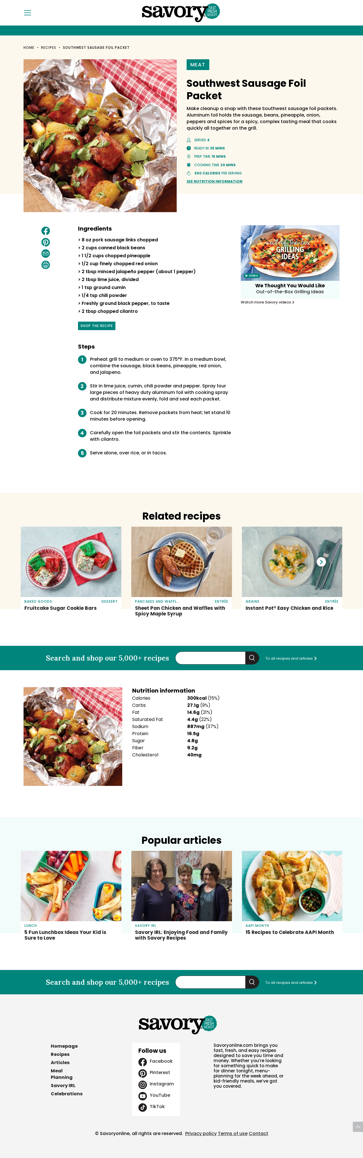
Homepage (64, 1046)
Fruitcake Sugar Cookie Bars (60, 608)
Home (29, 47)
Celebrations (67, 1093)
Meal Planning (62, 1074)
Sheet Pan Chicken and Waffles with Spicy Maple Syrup (180, 611)
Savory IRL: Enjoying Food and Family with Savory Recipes (181, 935)
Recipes (48, 47)
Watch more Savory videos (266, 302)
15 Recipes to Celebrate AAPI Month (290, 932)
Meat (198, 64)
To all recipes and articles (289, 658)
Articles (60, 1062)
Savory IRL (63, 1085)
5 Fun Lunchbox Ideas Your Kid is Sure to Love (65, 935)
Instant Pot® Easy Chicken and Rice (289, 608)
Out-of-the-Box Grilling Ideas (290, 291)
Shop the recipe (97, 326)
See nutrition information (214, 181)
